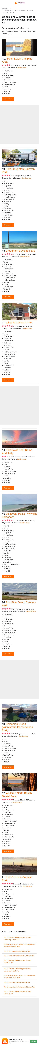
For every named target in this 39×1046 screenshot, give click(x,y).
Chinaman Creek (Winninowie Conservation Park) (17, 727)
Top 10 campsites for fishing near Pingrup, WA (19, 956)
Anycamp (5, 8)
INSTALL (33, 1041)
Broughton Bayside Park (20, 250)
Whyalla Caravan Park (19, 322)
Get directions (21, 68)
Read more (8, 99)
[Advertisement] (19, 124)
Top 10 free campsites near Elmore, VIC (17, 951)
